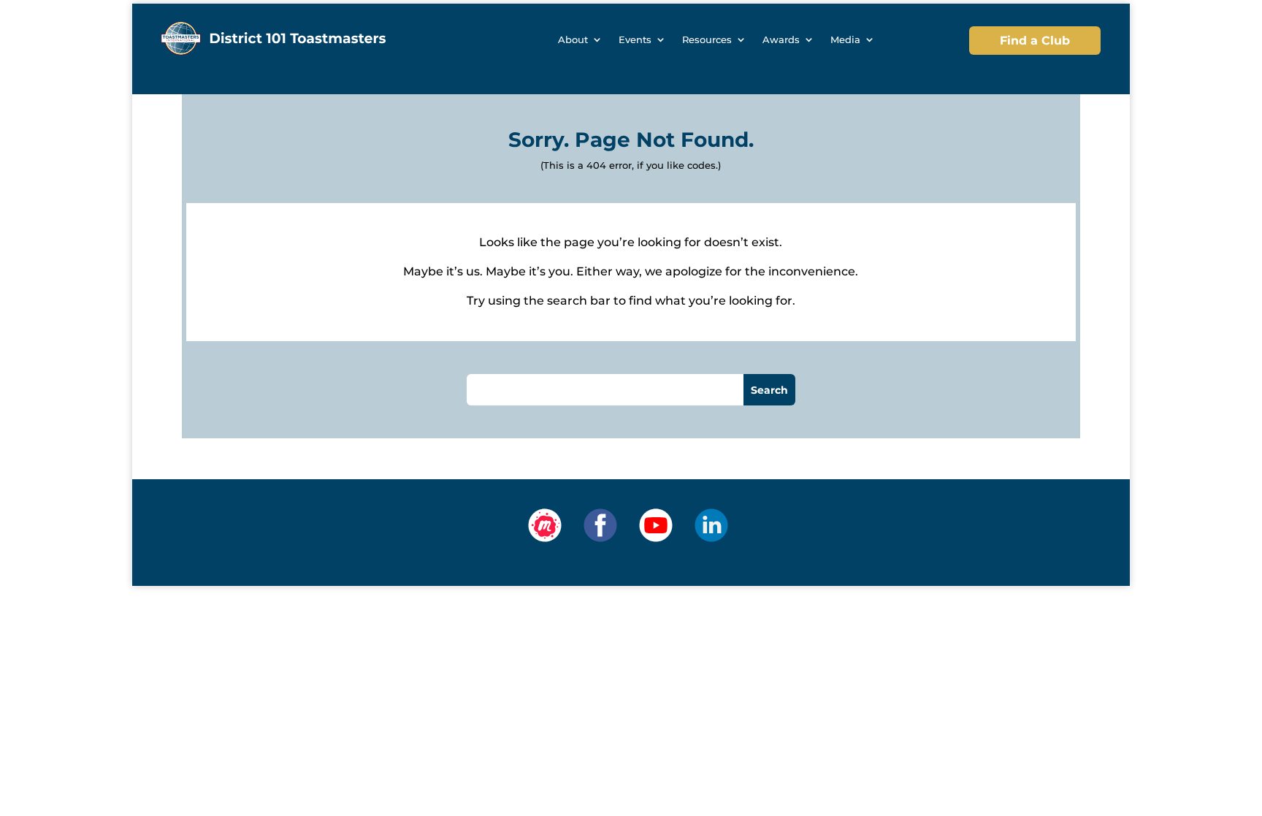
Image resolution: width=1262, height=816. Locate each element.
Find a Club (1035, 40)
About (573, 39)
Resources (707, 39)
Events (635, 39)
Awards (781, 39)
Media (845, 39)
